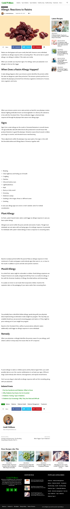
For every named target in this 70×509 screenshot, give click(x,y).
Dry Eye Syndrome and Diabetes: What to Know (18, 390)
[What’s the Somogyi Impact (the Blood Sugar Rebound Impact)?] (27, 481)
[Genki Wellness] (2, 13)
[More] (44, 47)
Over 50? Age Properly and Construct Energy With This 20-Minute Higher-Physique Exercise (37, 494)
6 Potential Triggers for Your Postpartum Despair (62, 70)
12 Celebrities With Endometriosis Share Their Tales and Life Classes (63, 44)
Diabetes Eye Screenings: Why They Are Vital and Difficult (21, 398)
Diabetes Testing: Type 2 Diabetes (14, 396)
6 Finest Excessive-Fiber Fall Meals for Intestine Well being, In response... (62, 53)
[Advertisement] (25, 96)
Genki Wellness (9, 13)
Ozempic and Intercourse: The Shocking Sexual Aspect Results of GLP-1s (11, 439)
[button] (67, 2)
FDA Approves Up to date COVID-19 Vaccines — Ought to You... (61, 466)
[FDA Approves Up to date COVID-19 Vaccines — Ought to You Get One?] (61, 456)
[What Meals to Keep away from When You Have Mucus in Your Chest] (27, 488)
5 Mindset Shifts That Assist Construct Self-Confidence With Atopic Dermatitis (60, 36)
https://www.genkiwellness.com (9, 429)
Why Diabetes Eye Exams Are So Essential (16, 393)
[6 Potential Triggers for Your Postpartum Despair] (54, 69)
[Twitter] (15, 489)
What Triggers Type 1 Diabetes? (42, 438)
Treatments (4, 7)
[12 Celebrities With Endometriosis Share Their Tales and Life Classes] (54, 42)
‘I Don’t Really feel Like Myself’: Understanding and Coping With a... (62, 61)
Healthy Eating (61, 40)
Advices (8, 404)
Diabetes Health (22, 404)
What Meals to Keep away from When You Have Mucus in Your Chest (38, 487)
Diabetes (13, 404)
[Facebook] (7, 489)
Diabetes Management (33, 404)
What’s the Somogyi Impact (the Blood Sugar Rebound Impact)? (37, 480)
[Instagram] (11, 489)
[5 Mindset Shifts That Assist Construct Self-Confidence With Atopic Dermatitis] (60, 26)
